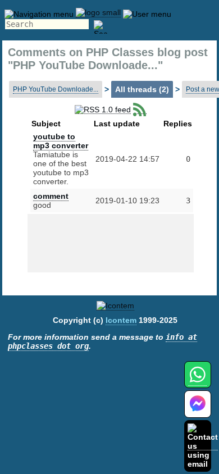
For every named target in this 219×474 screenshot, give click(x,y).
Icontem (121, 320)
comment (51, 196)
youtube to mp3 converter (60, 141)
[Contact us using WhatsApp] (197, 381)
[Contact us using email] (203, 445)
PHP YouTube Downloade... (55, 89)
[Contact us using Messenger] (198, 411)
